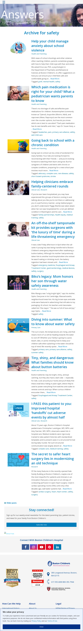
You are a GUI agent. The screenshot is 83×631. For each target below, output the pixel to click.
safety (57, 81)
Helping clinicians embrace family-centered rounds (52, 183)
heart (54, 491)
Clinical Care (35, 190)
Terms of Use (52, 621)
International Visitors (10, 608)
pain (49, 132)
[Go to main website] (59, 567)
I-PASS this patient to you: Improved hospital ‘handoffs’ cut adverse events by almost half (51, 410)
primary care (43, 349)
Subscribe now (41, 525)
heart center (62, 491)
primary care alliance (60, 132)
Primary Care (35, 327)
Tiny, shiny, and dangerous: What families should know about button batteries (52, 362)
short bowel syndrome (40, 176)
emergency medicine (46, 265)
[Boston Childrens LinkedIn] (57, 547)
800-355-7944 (68, 582)
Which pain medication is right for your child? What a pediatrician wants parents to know (52, 94)
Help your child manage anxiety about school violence (50, 45)
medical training (56, 449)
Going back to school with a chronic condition (52, 142)
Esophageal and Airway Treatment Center (55, 395)
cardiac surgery (44, 491)
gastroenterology (54, 268)
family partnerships (46, 215)
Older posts (11, 503)
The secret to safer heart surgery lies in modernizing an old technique (52, 458)
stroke (53, 176)
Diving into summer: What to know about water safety (53, 321)
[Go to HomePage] (41, 2)
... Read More (54, 78)
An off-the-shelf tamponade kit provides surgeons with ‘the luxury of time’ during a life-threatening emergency (53, 230)
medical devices (68, 268)
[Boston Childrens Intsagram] (33, 547)
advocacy (42, 173)
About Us (33, 608)
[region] (41, 620)
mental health (48, 81)
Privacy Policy (36, 621)
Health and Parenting (39, 54)
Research (44, 190)
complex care (51, 173)
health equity (60, 215)
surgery (40, 271)
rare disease (63, 173)
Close (41, 627)
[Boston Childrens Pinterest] (49, 547)
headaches (42, 132)
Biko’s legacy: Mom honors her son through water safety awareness (52, 281)
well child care (36, 135)
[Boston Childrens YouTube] (41, 547)
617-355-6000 (56, 582)
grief (40, 81)
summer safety (37, 352)
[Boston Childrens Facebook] (25, 547)
